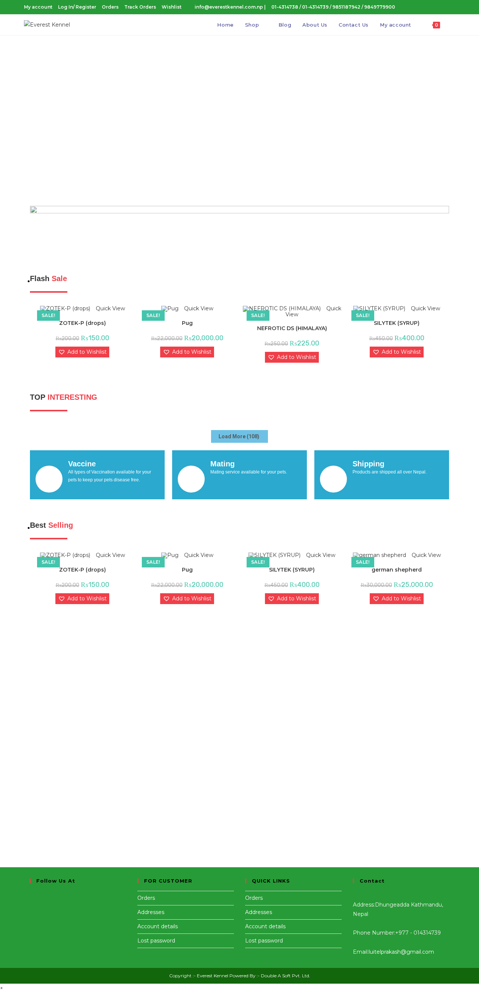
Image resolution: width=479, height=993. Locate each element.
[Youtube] (32, 914)
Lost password (156, 940)
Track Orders (140, 7)
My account (38, 7)
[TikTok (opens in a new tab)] (451, 7)
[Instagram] (32, 904)
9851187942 (346, 7)
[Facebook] (32, 895)
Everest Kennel (212, 975)
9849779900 (379, 7)
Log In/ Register (77, 7)
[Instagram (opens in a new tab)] (431, 7)
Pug (187, 323)
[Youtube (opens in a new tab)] (441, 7)
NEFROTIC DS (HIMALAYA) (292, 328)
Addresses (150, 912)
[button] (239, 180)
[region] (239, 116)
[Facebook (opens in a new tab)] (420, 7)
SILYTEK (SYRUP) (396, 323)
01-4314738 (284, 7)
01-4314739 (316, 7)
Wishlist (171, 7)
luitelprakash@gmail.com (401, 951)
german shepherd (397, 569)
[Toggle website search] (453, 25)
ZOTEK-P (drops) (82, 323)
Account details (157, 926)
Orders (110, 7)
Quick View (109, 308)
